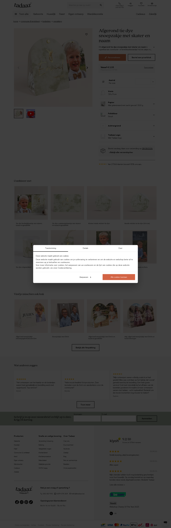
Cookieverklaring (65, 268)
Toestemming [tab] (50, 248)
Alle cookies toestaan (119, 277)
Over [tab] (120, 248)
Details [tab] (85, 248)
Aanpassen (84, 277)
